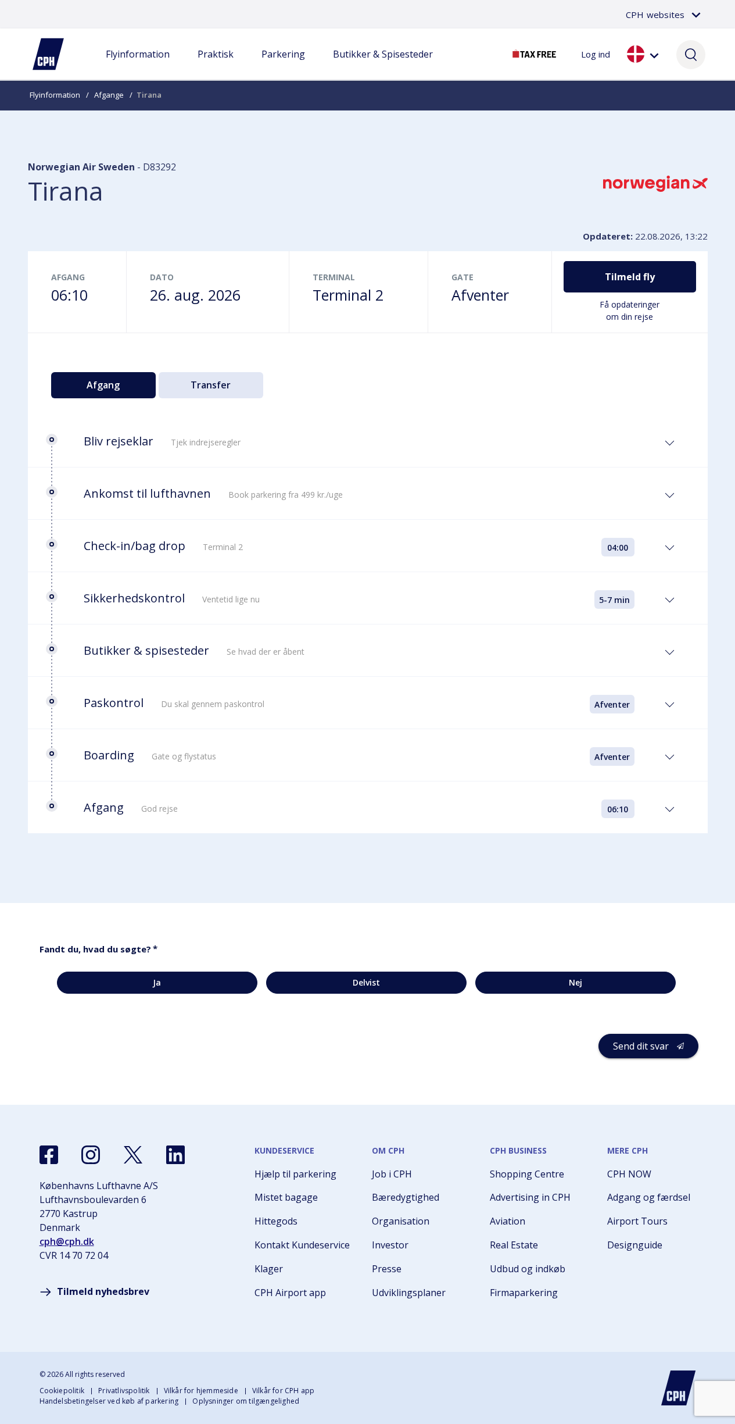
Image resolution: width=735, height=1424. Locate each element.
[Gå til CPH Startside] (678, 1388)
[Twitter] (133, 1154)
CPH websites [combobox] (655, 14)
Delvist (366, 982)
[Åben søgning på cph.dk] (691, 54)
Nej (575, 982)
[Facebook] (49, 1154)
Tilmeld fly (630, 276)
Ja (157, 982)
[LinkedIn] (175, 1154)
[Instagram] (90, 1154)
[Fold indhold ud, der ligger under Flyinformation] (138, 66)
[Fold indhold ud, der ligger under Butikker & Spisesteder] (383, 66)
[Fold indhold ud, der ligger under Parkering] (283, 66)
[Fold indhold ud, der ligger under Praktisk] (215, 66)
